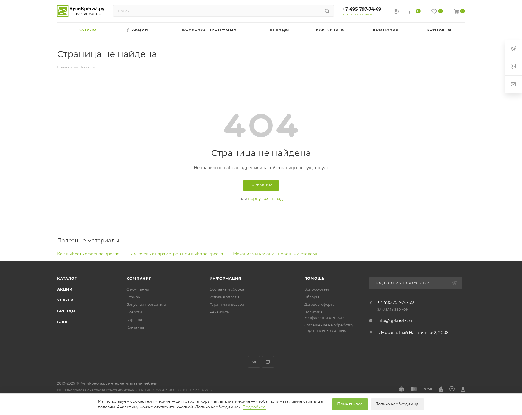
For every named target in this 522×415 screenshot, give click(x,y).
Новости (134, 312)
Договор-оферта (319, 304)
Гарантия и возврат (228, 304)
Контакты (135, 327)
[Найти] (327, 11)
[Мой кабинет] (396, 12)
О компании (137, 289)
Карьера (134, 319)
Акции (65, 289)
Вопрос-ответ (316, 289)
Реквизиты (220, 312)
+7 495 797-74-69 (362, 9)
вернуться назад (265, 198)
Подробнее (254, 407)
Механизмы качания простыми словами (276, 253)
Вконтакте (254, 362)
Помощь (314, 278)
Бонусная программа (146, 304)
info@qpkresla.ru (394, 320)
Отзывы (133, 297)
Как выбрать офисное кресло (88, 253)
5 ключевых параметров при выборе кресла (176, 253)
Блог (63, 322)
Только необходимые (397, 404)
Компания (139, 278)
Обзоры (311, 297)
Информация (225, 278)
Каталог (67, 278)
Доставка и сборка (227, 289)
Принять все (350, 404)
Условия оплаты (224, 297)
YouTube (268, 362)
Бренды (66, 311)
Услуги (65, 300)
